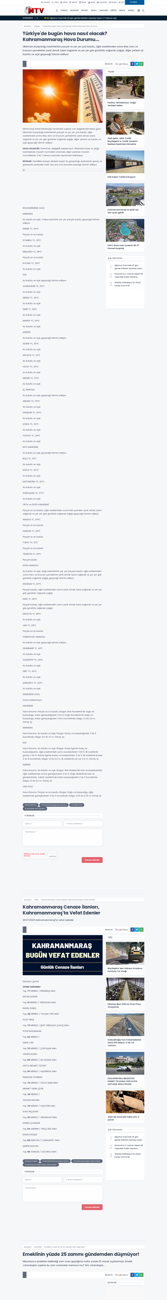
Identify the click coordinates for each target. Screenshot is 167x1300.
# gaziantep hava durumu (35, 808)
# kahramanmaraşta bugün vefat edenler (41, 1165)
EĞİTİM (113, 10)
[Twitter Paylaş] (137, 64)
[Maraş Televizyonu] (34, 10)
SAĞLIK (131, 10)
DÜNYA (122, 10)
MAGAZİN (104, 10)
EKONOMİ (74, 10)
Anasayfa (27, 26)
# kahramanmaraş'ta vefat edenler (87, 1161)
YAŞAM (37, 26)
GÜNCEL (64, 10)
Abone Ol (108, 64)
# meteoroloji (76, 805)
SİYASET (84, 10)
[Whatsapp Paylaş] (141, 64)
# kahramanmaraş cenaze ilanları (55, 1161)
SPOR (93, 10)
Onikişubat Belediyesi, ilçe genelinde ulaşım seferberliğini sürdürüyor (78, 18)
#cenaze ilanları (31, 1161)
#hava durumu (30, 805)
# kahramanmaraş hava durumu (53, 805)
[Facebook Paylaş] (132, 64)
